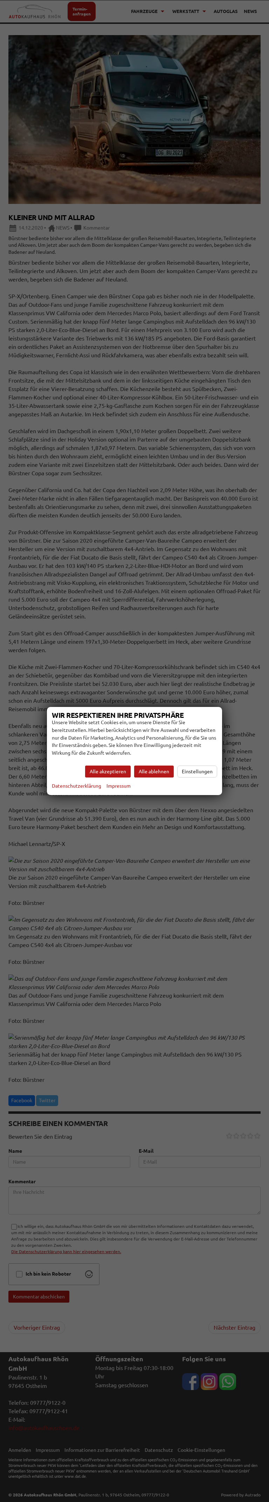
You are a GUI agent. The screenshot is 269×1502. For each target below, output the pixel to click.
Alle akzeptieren (108, 771)
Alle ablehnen (154, 771)
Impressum (118, 786)
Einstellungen (197, 771)
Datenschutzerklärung (76, 786)
